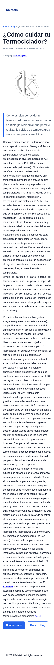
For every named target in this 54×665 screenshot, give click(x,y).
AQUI (38, 616)
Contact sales (14, 625)
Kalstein (12, 10)
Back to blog (37, 625)
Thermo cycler (20, 55)
